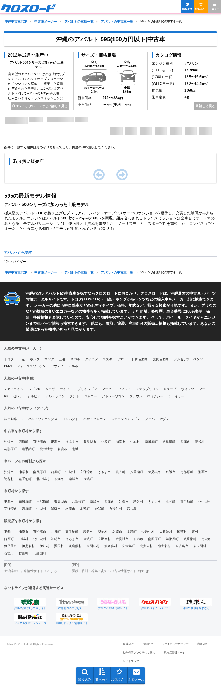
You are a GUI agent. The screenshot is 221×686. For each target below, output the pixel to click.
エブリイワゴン (85, 389)
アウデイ (57, 366)
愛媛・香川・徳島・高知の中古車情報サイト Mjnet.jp (110, 571)
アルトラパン (55, 396)
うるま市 (71, 442)
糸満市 (185, 442)
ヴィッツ (187, 389)
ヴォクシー (155, 396)
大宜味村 (165, 532)
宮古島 (132, 509)
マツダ (49, 359)
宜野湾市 (39, 442)
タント (74, 396)
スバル (75, 359)
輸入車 (162, 299)
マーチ (204, 389)
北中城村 (46, 449)
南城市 (77, 449)
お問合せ (147, 643)
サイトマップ (131, 661)
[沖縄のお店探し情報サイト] (30, 602)
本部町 (85, 509)
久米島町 (128, 546)
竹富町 (23, 553)
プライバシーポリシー (175, 643)
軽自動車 (72, 305)
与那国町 (39, 553)
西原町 (23, 442)
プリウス (208, 305)
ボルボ (73, 366)
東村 (195, 532)
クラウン (135, 396)
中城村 (135, 442)
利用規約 (202, 643)
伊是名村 (28, 546)
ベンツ (140, 299)
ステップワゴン (147, 389)
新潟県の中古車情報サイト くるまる (30, 571)
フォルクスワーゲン (31, 366)
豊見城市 (89, 442)
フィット (124, 389)
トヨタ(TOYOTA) (86, 299)
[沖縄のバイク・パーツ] (155, 602)
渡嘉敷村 (75, 546)
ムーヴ (50, 389)
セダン (164, 419)
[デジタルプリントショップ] (30, 617)
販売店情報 (156, 323)
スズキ (107, 359)
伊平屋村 (10, 546)
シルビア (33, 396)
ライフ (65, 389)
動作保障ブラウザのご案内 (139, 652)
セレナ (18, 396)
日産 (108, 299)
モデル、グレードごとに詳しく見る (41, 106)
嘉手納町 (28, 449)
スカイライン (13, 389)
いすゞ (122, 359)
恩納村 (103, 532)
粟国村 (59, 546)
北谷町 (106, 442)
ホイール (173, 317)
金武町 (88, 479)
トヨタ (9, 359)
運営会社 (128, 643)
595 (40, 293)
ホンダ (121, 299)
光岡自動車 (161, 359)
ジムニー (90, 396)
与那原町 (10, 449)
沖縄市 (9, 442)
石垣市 (9, 553)
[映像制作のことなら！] (72, 602)
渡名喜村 (110, 546)
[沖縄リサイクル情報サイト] (72, 617)
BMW (8, 366)
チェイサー (176, 396)
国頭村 (182, 532)
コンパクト (70, 419)
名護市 (62, 449)
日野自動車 (140, 359)
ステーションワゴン (125, 419)
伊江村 (44, 546)
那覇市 (56, 442)
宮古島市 (181, 546)
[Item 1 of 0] (110, 176)
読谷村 (200, 442)
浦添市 (120, 442)
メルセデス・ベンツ (188, 359)
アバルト (52, 293)
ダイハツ (91, 359)
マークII (107, 389)
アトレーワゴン (113, 396)
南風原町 (151, 442)
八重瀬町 (169, 442)
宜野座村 (104, 539)
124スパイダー (15, 262)
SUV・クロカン (94, 419)
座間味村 (93, 546)
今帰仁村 (115, 509)
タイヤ (190, 317)
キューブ (169, 389)
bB (6, 396)
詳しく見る (206, 106)
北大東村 (146, 546)
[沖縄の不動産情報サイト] (113, 602)
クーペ (150, 419)
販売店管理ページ (174, 652)
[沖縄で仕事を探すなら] (196, 602)
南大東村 (164, 546)
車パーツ (44, 323)
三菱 (62, 359)
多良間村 (199, 546)
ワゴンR (34, 389)
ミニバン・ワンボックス (39, 419)
